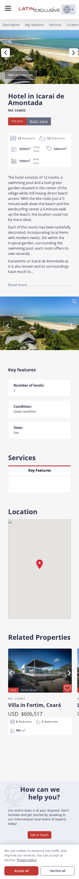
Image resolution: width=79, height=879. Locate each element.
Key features (34, 24)
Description (11, 24)
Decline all (57, 871)
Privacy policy (27, 860)
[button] (68, 9)
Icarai (44, 121)
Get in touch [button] (39, 835)
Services (55, 24)
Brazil (34, 121)
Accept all (21, 871)
